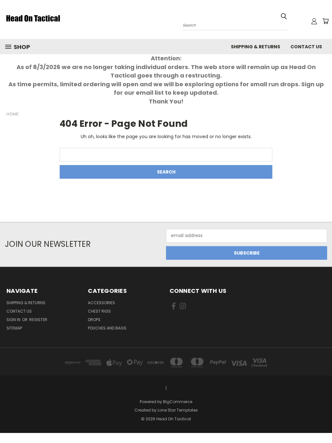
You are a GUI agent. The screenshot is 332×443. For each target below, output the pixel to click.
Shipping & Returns (255, 46)
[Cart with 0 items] (325, 21)
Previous (322, 423)
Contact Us (306, 46)
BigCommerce (177, 401)
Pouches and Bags (107, 328)
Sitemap (14, 328)
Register (38, 319)
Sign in (13, 319)
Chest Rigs (99, 311)
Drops (94, 319)
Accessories (101, 302)
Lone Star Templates (178, 410)
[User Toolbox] (314, 21)
